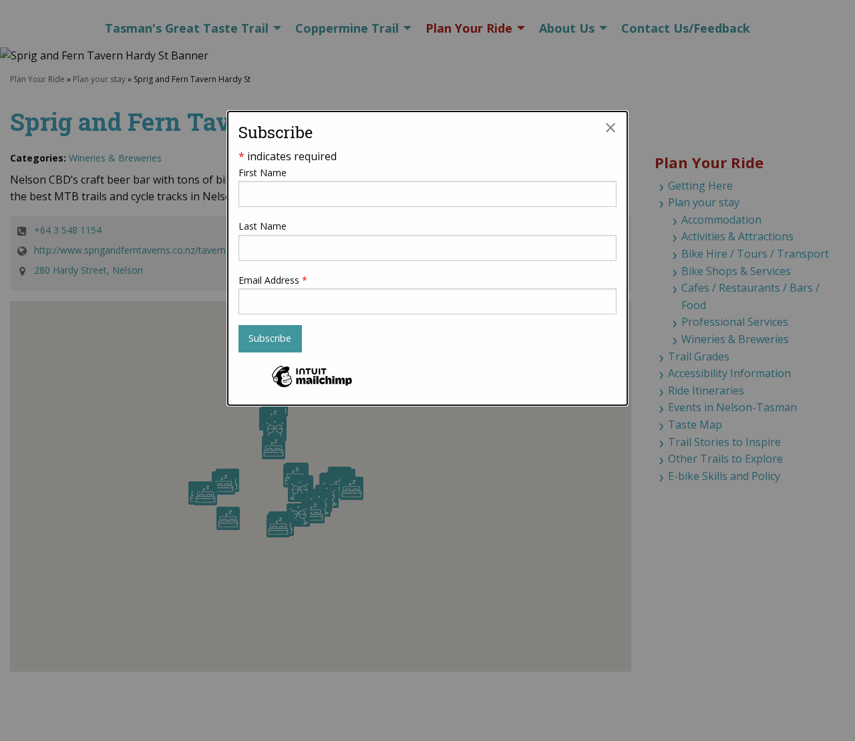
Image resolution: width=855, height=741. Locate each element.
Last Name (262, 226)
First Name (262, 172)
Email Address (272, 280)
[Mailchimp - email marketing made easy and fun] (311, 386)
